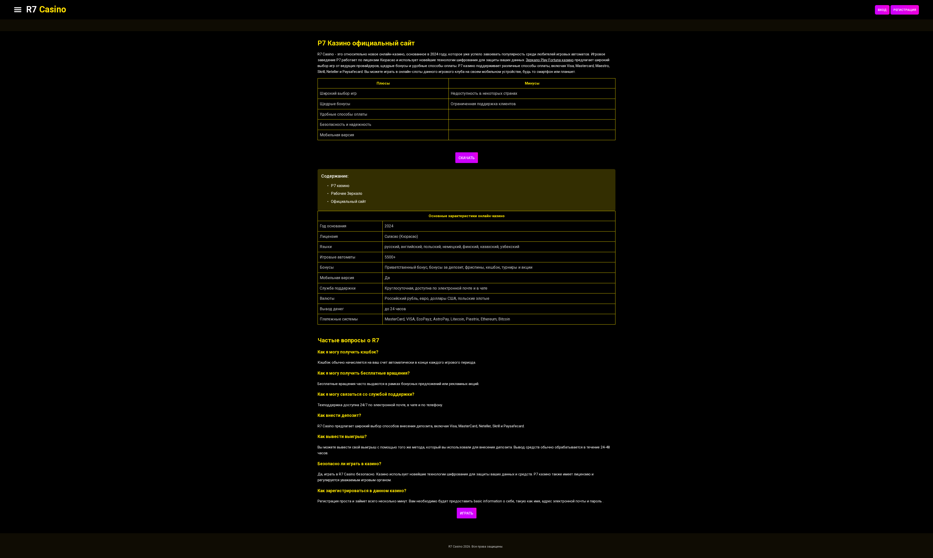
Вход (882, 10)
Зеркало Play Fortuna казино (550, 60)
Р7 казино (340, 185)
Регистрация (904, 10)
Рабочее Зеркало (346, 193)
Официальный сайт (348, 201)
